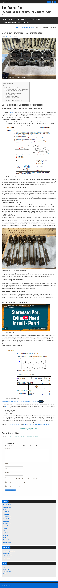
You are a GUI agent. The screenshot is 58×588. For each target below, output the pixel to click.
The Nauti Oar (6, 558)
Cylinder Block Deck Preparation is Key (14, 93)
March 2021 (6, 537)
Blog (10, 19)
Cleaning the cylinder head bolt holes (12, 92)
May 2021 (5, 533)
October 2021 (6, 521)
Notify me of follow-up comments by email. (15, 482)
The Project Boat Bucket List (11, 23)
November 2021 (7, 519)
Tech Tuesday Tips (35, 19)
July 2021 (5, 528)
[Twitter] (50, 2)
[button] (3, 58)
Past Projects (26, 23)
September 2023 (7, 507)
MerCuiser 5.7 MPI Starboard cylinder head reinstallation (36, 424)
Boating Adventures (7, 553)
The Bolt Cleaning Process (12, 94)
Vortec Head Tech (29, 429)
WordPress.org (6, 574)
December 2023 (7, 504)
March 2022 (6, 512)
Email (6, 468)
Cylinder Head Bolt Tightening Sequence (15, 100)
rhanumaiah (8, 36)
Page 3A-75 (8, 406)
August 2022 (6, 509)
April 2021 (5, 535)
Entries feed (6, 569)
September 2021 (7, 523)
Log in (4, 567)
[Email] (55, 2)
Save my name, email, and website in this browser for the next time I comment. (23, 478)
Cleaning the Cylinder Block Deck (12, 96)
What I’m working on (20, 19)
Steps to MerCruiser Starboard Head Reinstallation (14, 87)
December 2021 (7, 516)
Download (41, 401)
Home (4, 19)
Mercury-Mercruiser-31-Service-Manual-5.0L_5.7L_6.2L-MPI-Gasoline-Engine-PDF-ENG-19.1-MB (20, 401)
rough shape (11, 112)
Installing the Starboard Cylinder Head (13, 99)
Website (7, 472)
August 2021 (6, 526)
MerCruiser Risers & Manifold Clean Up (29, 428)
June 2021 (5, 530)
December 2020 (7, 542)
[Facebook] (48, 2)
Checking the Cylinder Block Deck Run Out (15, 90)
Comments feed (7, 571)
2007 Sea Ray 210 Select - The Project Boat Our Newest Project (22, 436)
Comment (7, 448)
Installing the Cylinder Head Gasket (12, 97)
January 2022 (6, 514)
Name (6, 463)
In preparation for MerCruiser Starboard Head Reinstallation (17, 89)
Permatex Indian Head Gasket (9, 197)
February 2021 (6, 540)
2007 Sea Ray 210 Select (27, 27)
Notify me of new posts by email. (12, 486)
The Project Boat (13, 7)
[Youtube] (52, 2)
